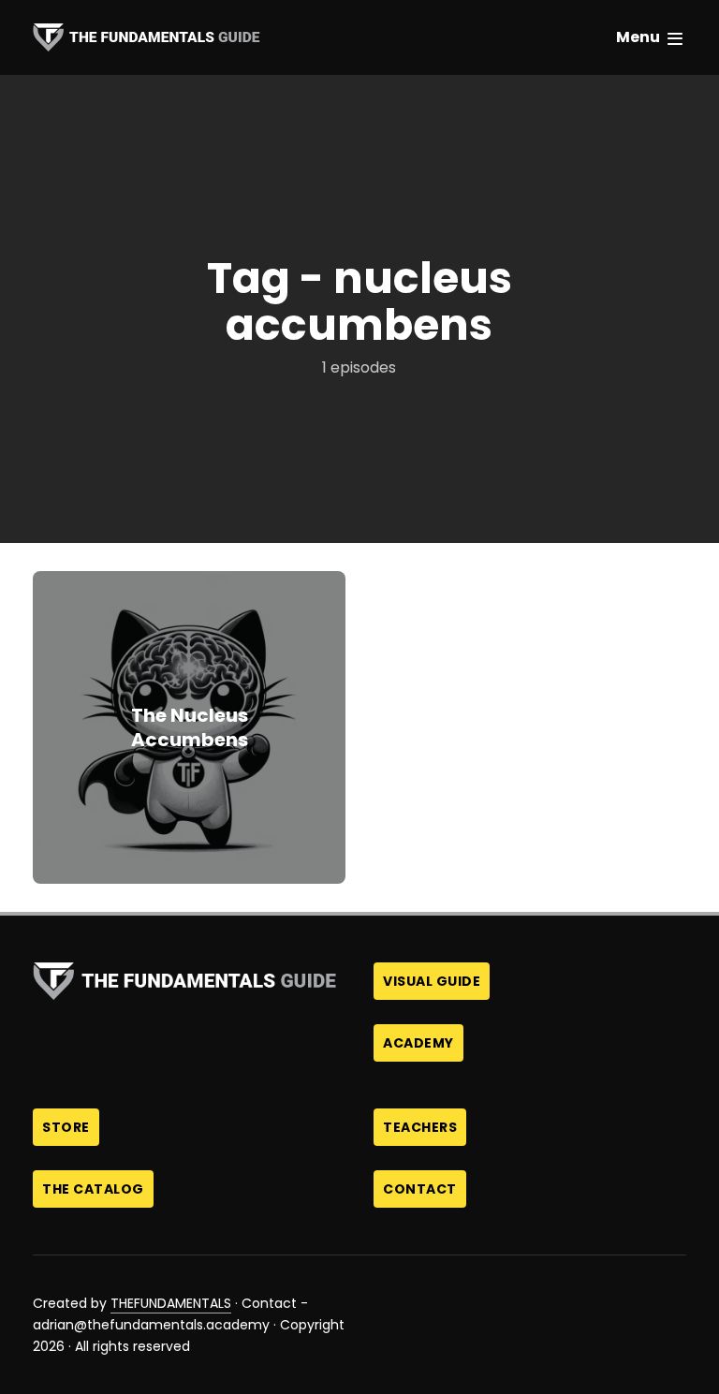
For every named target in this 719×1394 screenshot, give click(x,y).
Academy (418, 1043)
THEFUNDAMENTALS (170, 1303)
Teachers (420, 1127)
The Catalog (93, 1189)
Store (66, 1127)
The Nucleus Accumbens (189, 727)
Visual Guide (431, 981)
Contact (420, 1189)
